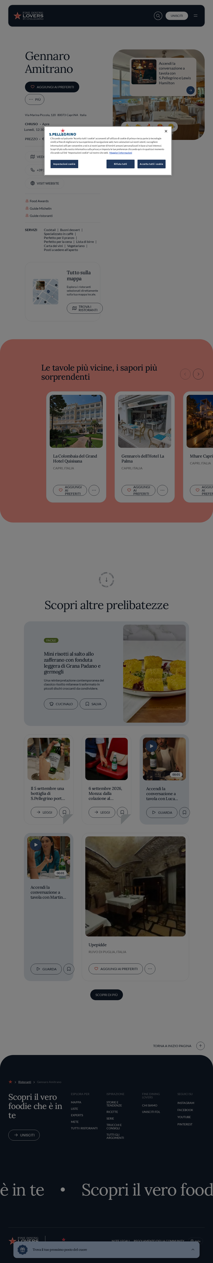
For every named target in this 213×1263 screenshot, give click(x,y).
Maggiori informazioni (120, 152)
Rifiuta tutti (120, 164)
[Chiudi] (166, 131)
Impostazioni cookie (64, 164)
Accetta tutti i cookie (151, 164)
